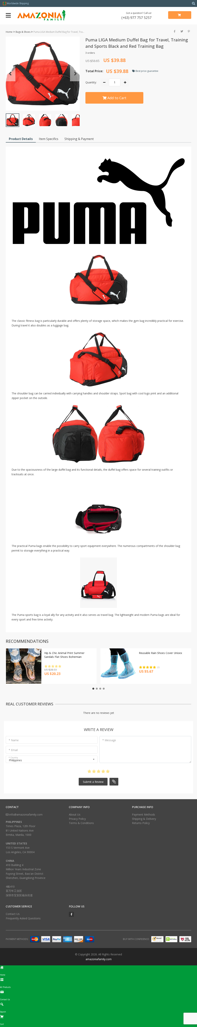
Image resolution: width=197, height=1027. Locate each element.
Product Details (21, 139)
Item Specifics (48, 139)
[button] (43, 74)
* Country (13, 757)
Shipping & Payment (79, 139)
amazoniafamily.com (99, 959)
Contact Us (13, 914)
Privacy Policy (77, 819)
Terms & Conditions (81, 823)
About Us (74, 814)
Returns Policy (141, 823)
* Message (109, 740)
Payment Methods (143, 814)
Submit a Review (93, 782)
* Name (14, 740)
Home (9, 32)
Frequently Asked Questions (23, 918)
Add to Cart (116, 98)
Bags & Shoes (23, 32)
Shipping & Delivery (144, 819)
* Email (13, 750)
